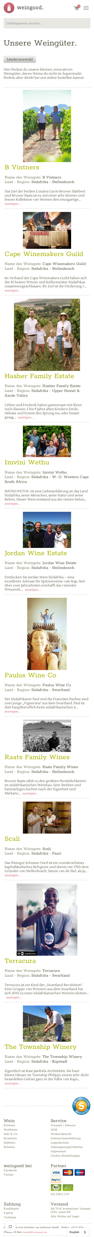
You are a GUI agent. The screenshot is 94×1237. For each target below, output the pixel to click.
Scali (12, 839)
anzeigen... (13, 204)
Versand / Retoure (63, 1125)
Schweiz (9, 1147)
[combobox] (47, 23)
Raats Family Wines (37, 757)
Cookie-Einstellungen (65, 1156)
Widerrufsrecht (61, 1134)
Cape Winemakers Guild (44, 254)
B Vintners (22, 167)
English (74, 1232)
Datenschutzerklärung (66, 1138)
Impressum (58, 1151)
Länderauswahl (20, 59)
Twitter (8, 1175)
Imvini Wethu (27, 462)
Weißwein (10, 1130)
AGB (54, 1130)
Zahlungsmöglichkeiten (67, 1147)
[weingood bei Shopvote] (81, 1106)
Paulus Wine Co (30, 675)
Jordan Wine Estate (36, 553)
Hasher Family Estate (39, 376)
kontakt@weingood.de (35, 1232)
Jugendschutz (60, 1143)
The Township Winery (41, 1047)
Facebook (10, 1170)
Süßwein (9, 1143)
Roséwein (10, 1138)
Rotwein (9, 1125)
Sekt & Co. (11, 1134)
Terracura (20, 961)
